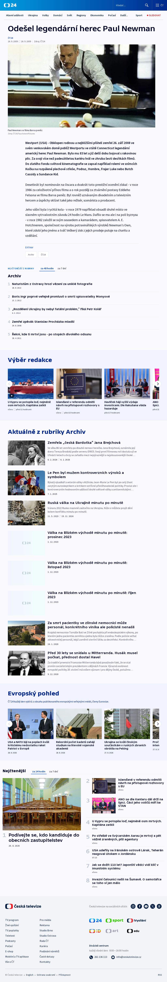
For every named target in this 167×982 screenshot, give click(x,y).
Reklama (45, 925)
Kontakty (45, 961)
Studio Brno (46, 930)
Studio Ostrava (48, 935)
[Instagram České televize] (133, 906)
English (29, 974)
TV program (12, 920)
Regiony (81, 15)
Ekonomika (97, 15)
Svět (69, 15)
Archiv (31, 254)
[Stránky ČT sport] (114, 920)
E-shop (9, 951)
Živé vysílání (12, 925)
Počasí (112, 15)
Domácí (57, 15)
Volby (45, 15)
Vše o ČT (10, 961)
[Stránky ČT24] (95, 920)
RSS (160, 974)
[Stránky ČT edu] (133, 930)
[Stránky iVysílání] (136, 920)
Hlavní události (14, 15)
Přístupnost (64, 974)
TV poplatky (12, 930)
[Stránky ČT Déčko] (95, 930)
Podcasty (10, 940)
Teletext (10, 935)
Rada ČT (44, 940)
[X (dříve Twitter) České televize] (152, 906)
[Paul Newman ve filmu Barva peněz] (81, 85)
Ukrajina (33, 15)
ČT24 (10, 37)
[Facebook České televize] (139, 906)
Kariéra (44, 946)
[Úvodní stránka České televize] (23, 906)
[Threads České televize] (159, 906)
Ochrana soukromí (46, 974)
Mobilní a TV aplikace (17, 956)
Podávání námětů (49, 951)
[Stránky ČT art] (112, 930)
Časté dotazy (47, 956)
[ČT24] (10, 5)
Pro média (45, 920)
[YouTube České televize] (146, 906)
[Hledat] (147, 5)
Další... (124, 15)
